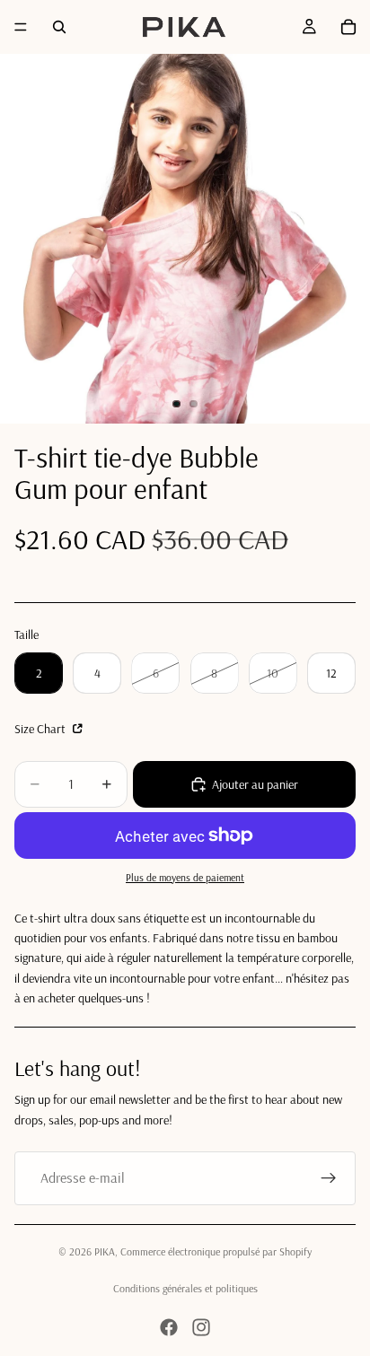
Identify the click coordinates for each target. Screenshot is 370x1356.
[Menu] (20, 27)
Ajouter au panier (255, 784)
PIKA (104, 1251)
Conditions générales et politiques (185, 1288)
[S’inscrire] (329, 1178)
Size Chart (41, 729)
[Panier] (348, 27)
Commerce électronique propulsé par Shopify (216, 1251)
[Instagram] (201, 1327)
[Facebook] (169, 1327)
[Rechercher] (59, 27)
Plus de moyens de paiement (185, 877)
